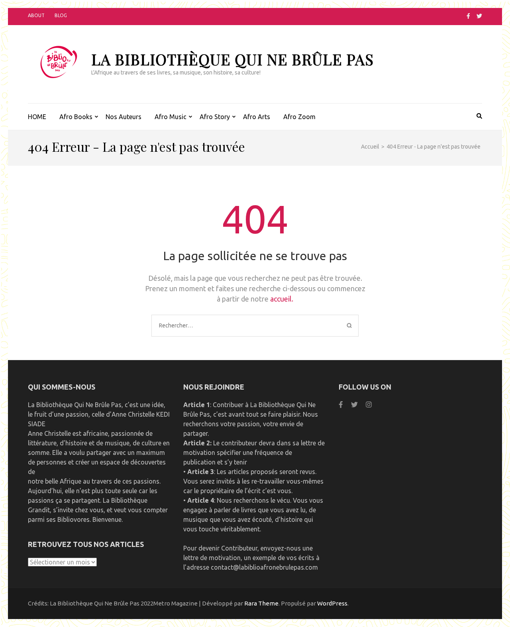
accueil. (281, 299)
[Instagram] (369, 404)
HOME (37, 116)
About (36, 15)
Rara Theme (261, 603)
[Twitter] (479, 16)
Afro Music (170, 116)
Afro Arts (256, 116)
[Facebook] (468, 16)
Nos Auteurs (123, 116)
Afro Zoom (299, 116)
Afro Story (215, 116)
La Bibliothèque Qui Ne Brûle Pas (232, 59)
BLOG (61, 15)
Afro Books (75, 116)
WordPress (332, 603)
